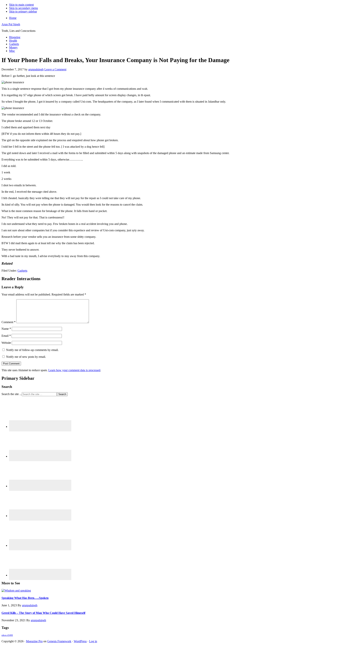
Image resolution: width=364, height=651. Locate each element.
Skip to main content (21, 4)
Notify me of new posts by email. (26, 356)
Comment (9, 322)
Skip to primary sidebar (23, 11)
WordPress (80, 641)
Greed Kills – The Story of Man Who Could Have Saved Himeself (43, 612)
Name (6, 328)
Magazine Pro (34, 641)
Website (6, 342)
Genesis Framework (59, 641)
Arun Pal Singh (11, 24)
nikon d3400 (7, 635)
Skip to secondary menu (23, 8)
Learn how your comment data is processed (74, 370)
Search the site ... (12, 394)
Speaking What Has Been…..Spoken (25, 598)
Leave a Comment (55, 69)
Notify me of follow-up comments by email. (32, 350)
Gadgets (22, 270)
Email (6, 335)
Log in (93, 641)
